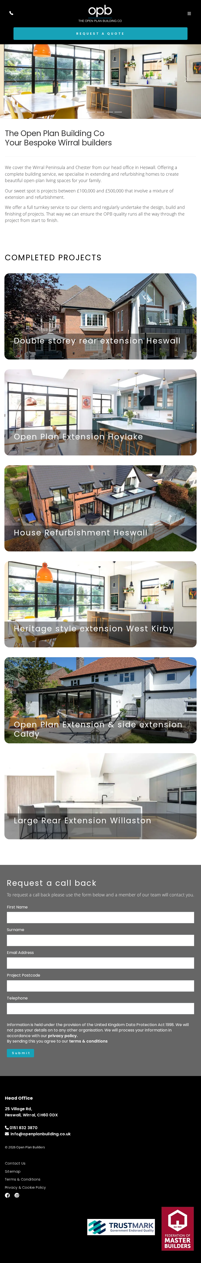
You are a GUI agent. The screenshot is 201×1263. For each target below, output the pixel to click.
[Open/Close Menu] (189, 13)
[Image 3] (100, 112)
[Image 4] (109, 112)
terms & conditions (88, 1041)
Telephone (17, 998)
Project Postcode (23, 975)
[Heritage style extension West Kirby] (100, 604)
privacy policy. (63, 1036)
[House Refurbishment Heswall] (100, 508)
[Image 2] (91, 112)
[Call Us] (11, 13)
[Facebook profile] (5, 1196)
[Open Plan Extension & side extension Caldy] (100, 700)
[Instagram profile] (15, 1196)
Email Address (20, 952)
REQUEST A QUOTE (100, 33)
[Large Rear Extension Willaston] (100, 796)
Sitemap (13, 1171)
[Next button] (186, 79)
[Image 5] (118, 112)
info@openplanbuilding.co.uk (41, 1134)
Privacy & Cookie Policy (25, 1187)
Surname (15, 930)
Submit (21, 1053)
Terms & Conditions (23, 1179)
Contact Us (15, 1163)
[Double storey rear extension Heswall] (100, 316)
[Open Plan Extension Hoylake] (100, 412)
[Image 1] (83, 112)
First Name (17, 907)
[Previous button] (15, 79)
